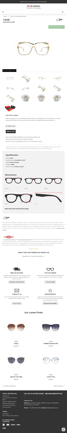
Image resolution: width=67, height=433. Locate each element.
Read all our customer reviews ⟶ (33, 256)
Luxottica (51, 377)
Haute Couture (16, 377)
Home (5, 16)
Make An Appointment (50, 303)
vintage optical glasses (24, 239)
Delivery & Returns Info (16, 282)
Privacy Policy (6, 407)
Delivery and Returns (8, 403)
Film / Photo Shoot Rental (10, 415)
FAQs (4, 399)
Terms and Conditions (8, 405)
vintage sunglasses (9, 239)
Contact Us (5, 396)
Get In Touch (17, 303)
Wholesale (5, 414)
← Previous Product (9, 386)
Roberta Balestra (51, 343)
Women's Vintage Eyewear (18, 16)
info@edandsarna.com (51, 408)
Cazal (16, 343)
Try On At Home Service (9, 398)
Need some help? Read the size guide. (17, 208)
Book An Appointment (9, 401)
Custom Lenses (50, 282)
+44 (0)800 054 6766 (35, 408)
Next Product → (59, 386)
